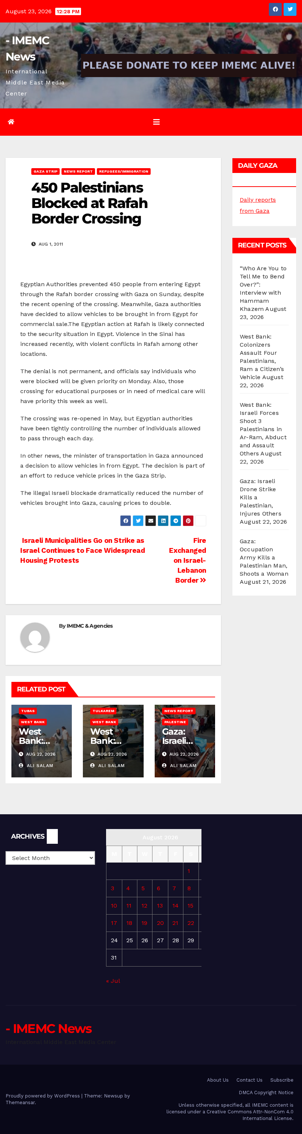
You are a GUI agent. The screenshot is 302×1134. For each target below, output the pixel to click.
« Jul (113, 980)
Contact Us (249, 1080)
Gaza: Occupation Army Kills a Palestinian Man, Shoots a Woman (264, 557)
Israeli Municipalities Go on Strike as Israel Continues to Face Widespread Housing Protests (82, 550)
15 (190, 905)
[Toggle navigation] (156, 122)
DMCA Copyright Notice (266, 1092)
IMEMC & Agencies (90, 626)
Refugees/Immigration (123, 171)
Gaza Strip (45, 171)
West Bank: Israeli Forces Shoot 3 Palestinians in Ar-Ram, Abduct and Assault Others (263, 429)
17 (114, 922)
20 (160, 922)
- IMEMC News (49, 1028)
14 (175, 905)
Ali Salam (39, 765)
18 (129, 922)
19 (144, 922)
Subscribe (282, 1080)
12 (144, 905)
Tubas (28, 711)
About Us (218, 1080)
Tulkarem (103, 711)
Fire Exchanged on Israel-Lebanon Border (187, 560)
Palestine (175, 722)
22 (190, 922)
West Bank (33, 722)
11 (128, 905)
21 (175, 922)
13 (160, 905)
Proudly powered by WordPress (43, 1096)
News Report (78, 171)
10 (114, 905)
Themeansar (20, 1102)
